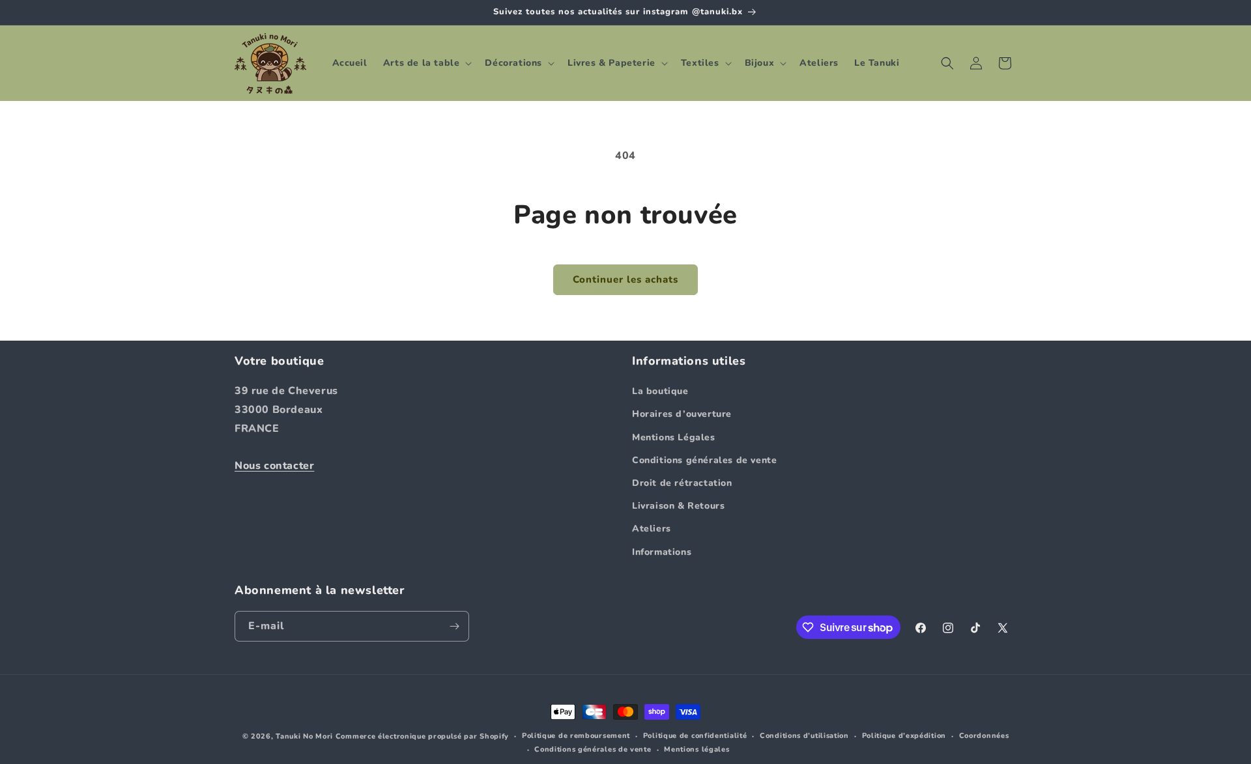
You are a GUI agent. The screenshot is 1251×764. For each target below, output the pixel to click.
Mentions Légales (673, 437)
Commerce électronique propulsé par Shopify (422, 736)
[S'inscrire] (454, 626)
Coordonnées (984, 736)
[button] (426, 63)
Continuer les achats (625, 279)
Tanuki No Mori (304, 736)
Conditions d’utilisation (804, 736)
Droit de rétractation (682, 483)
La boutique (660, 391)
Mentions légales (696, 749)
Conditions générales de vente (704, 460)
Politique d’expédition (904, 736)
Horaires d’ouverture (682, 414)
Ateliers (651, 528)
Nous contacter (274, 466)
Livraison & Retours (678, 506)
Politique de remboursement (576, 736)
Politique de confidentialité (695, 736)
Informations (661, 552)
